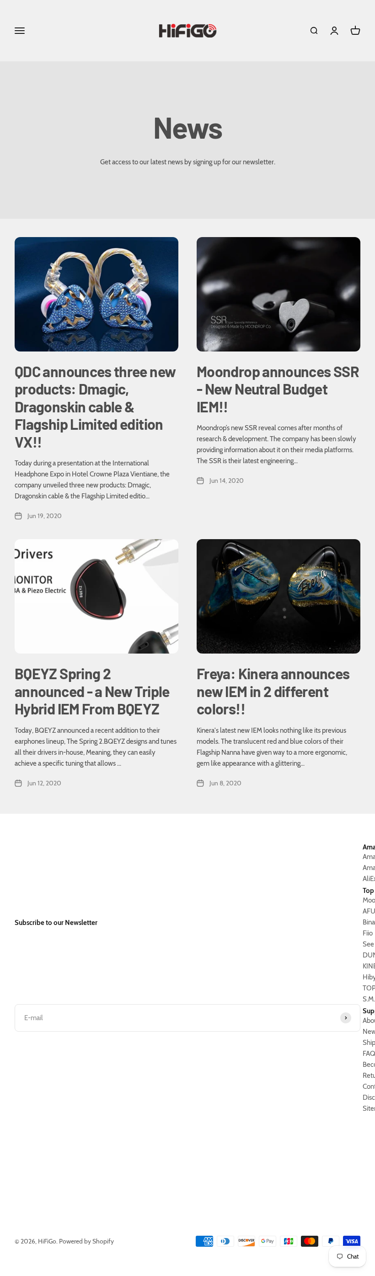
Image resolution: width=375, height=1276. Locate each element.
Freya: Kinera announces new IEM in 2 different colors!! (273, 691)
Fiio (368, 933)
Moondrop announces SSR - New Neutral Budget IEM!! (278, 388)
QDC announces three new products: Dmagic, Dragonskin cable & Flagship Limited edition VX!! (95, 406)
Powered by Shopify (86, 1241)
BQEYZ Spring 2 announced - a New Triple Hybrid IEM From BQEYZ (92, 691)
